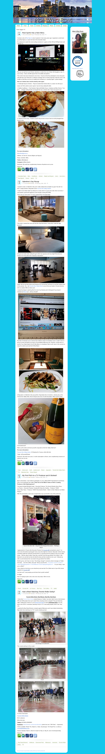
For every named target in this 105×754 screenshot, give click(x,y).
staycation (48, 470)
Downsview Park (40, 742)
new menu (62, 176)
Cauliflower (34, 176)
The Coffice (46, 588)
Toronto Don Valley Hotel (59, 470)
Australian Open (22, 176)
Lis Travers (32, 588)
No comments (26, 34)
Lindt (30, 470)
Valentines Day (25, 472)
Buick (19, 588)
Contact (65, 25)
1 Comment (26, 183)
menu (56, 176)
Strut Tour (39, 588)
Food (25, 25)
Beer (29, 176)
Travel (31, 25)
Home (18, 25)
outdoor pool (36, 470)
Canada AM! (26, 570)
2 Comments (26, 593)
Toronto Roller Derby (28, 599)
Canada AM (46, 550)
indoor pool (25, 470)
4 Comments (26, 477)
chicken (41, 176)
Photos (51, 25)
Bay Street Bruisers (23, 742)
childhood (31, 742)
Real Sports (29, 38)
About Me (43, 750)
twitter (55, 588)
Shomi (42, 470)
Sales (32, 750)
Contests (58, 25)
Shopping (45, 25)
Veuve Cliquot (33, 472)
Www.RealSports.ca (22, 153)
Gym (19, 470)
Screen (27, 178)
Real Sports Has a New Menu (33, 33)
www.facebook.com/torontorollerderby (32, 724)
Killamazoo (48, 742)
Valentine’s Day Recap (30, 181)
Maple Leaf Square (48, 176)
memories (54, 742)
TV (36, 178)
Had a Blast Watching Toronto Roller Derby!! (38, 592)
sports (32, 178)
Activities (38, 25)
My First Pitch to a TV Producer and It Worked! (39, 475)
